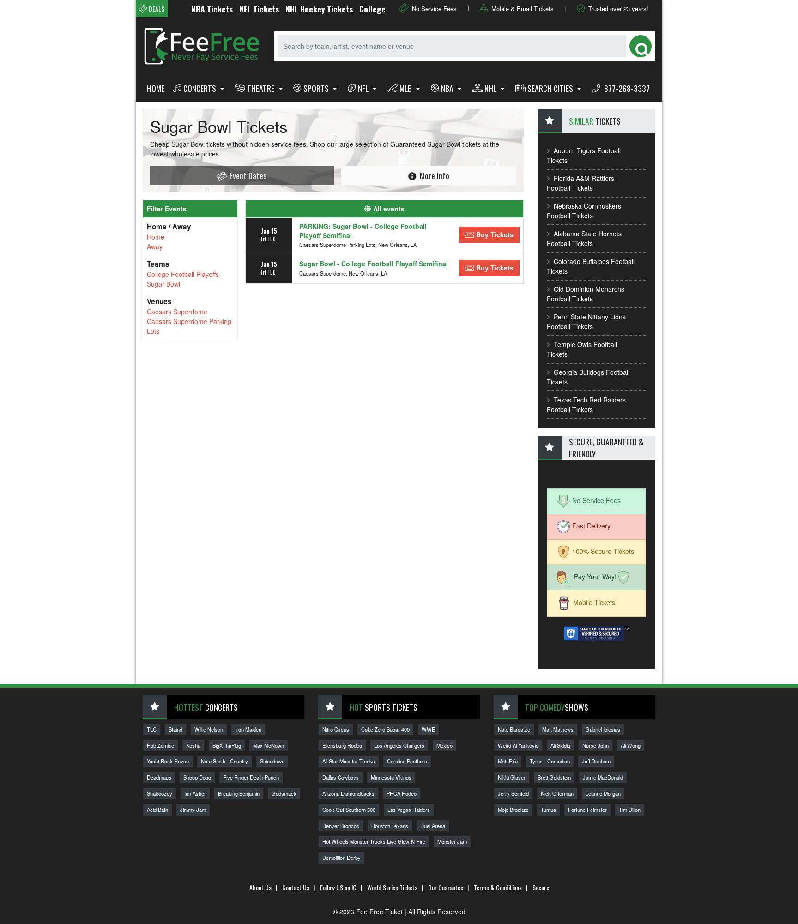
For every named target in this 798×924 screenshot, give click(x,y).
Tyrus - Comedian (550, 761)
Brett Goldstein (554, 777)
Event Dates (247, 175)
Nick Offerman (557, 793)
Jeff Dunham (596, 761)
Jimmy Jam (193, 809)
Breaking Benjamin (239, 793)
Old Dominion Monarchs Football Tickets (585, 293)
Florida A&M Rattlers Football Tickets (580, 183)
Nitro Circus (335, 729)
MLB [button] (406, 88)
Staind (175, 729)
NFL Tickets (244, 9)
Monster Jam (452, 841)
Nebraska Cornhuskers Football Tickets (584, 210)
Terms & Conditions (498, 887)
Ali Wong (631, 745)
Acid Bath (157, 809)
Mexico (444, 745)
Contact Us (295, 887)
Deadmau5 (159, 777)
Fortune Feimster (587, 809)
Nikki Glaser (512, 777)
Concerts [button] (200, 88)
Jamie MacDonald (603, 777)
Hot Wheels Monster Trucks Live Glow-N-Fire (373, 841)
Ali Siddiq (560, 745)
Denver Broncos (340, 825)
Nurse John (595, 745)
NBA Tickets (197, 9)
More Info (433, 175)
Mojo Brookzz (513, 809)
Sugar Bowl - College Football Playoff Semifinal (373, 263)
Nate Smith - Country (224, 761)
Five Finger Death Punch (251, 777)
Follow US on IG (338, 887)
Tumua (548, 809)
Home (155, 88)
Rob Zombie (160, 745)
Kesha (193, 745)
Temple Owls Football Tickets (582, 349)
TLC (152, 729)
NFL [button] (364, 88)
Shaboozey (159, 793)
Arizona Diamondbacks (348, 793)
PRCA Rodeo (402, 793)
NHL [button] (491, 88)
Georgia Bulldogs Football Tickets (588, 376)
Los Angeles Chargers (399, 745)
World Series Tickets (392, 887)
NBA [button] (448, 88)
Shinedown (272, 761)
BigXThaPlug (226, 745)
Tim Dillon (630, 809)
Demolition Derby (341, 857)
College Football (372, 9)
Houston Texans (389, 825)
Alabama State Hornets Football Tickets (584, 238)
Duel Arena (432, 825)
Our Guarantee (445, 887)
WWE (428, 729)
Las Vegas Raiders (408, 809)
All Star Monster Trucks (348, 761)
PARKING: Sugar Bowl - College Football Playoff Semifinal (363, 231)
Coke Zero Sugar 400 (385, 729)
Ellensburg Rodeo (342, 745)
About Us (260, 887)
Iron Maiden (248, 729)
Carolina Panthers (407, 761)
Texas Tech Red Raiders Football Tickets (586, 404)
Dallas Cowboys (340, 777)
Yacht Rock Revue (168, 761)
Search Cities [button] (551, 88)
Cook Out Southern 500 (348, 809)
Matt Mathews (558, 729)
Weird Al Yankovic (518, 745)
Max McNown (268, 745)
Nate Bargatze (514, 729)
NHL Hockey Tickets (304, 9)
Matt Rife (508, 761)
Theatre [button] (261, 88)
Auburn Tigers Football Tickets (584, 155)
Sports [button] (317, 88)
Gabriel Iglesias (603, 729)
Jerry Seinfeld (513, 793)
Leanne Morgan (603, 793)
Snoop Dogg (197, 777)
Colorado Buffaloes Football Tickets (591, 266)
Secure (540, 887)
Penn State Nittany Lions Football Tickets (586, 321)
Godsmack (284, 793)
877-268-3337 (626, 88)
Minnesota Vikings (391, 777)
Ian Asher (195, 793)
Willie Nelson (208, 729)
